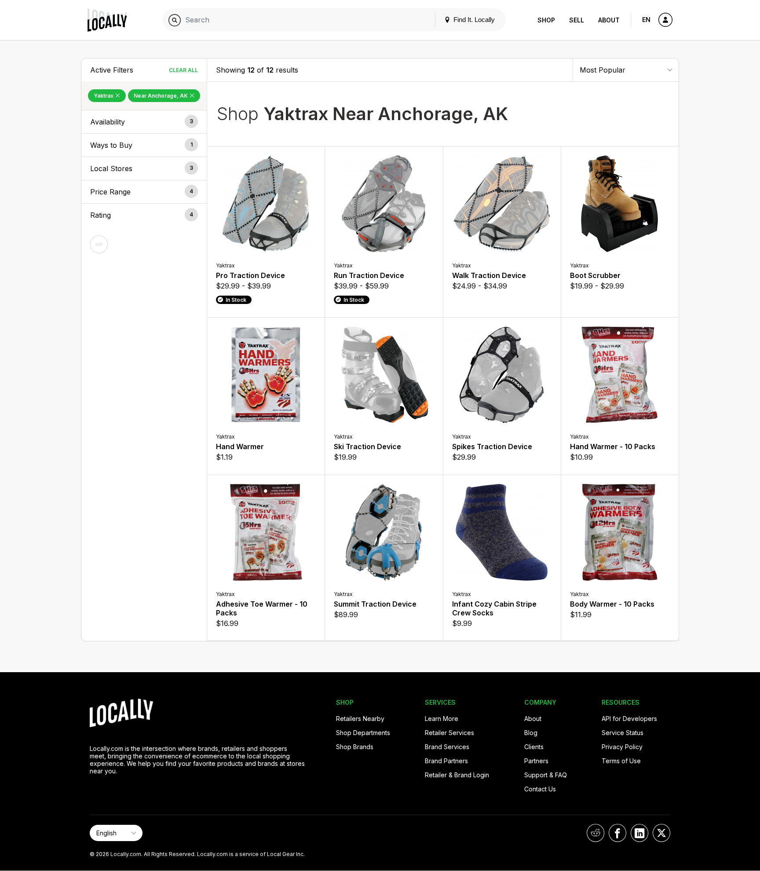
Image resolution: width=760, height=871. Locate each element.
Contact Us (540, 789)
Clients (534, 746)
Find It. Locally (473, 19)
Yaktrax (104, 95)
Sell (576, 20)
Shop (546, 20)
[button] (144, 121)
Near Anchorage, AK (161, 95)
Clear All (183, 70)
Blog (530, 732)
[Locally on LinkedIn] (639, 833)
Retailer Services (449, 732)
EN (646, 19)
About (609, 20)
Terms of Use (621, 761)
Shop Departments (363, 732)
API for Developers (629, 718)
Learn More (441, 718)
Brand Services (447, 746)
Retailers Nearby (360, 718)
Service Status (622, 732)
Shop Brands (354, 746)
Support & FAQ (545, 775)
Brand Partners (446, 761)
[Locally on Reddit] (595, 833)
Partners (536, 761)
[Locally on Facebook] (617, 833)
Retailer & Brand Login (457, 775)
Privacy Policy (622, 746)
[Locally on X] (661, 833)
